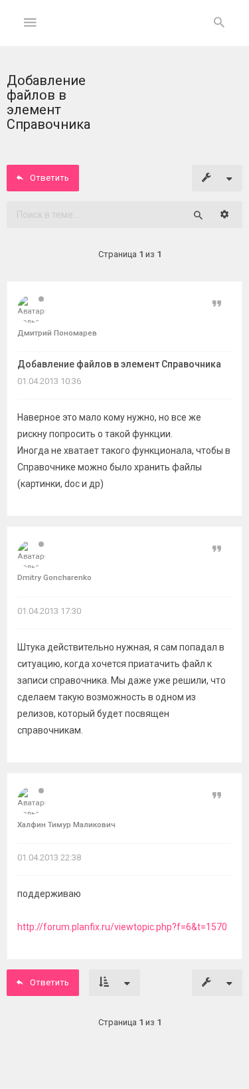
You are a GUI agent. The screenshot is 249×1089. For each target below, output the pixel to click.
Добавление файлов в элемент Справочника (119, 364)
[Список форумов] (124, 33)
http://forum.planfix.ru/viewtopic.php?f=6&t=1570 (122, 927)
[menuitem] (219, 23)
